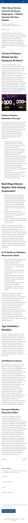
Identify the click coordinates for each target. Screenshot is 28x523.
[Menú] (2, 1)
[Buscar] (25, 1)
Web (4, 487)
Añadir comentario (7, 492)
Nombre (5, 476)
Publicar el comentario (8, 511)
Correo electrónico (8, 481)
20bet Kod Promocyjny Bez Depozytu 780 (11, 25)
